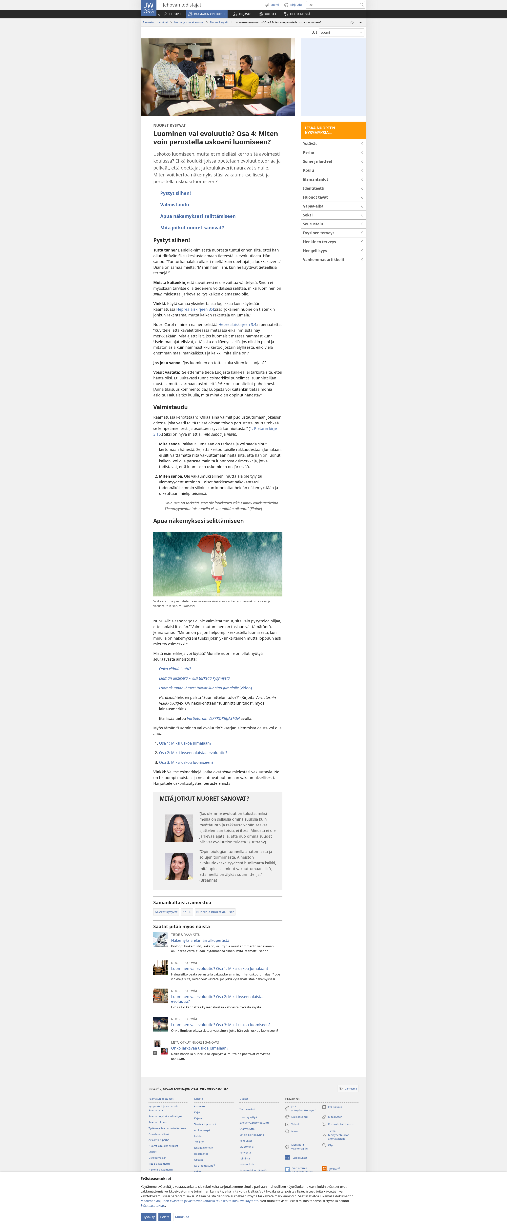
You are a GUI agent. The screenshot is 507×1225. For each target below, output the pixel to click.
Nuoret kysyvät (219, 22)
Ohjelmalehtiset (203, 1148)
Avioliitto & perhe (159, 1140)
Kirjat (197, 1112)
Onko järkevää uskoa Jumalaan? (199, 1048)
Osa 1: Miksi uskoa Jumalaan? (185, 743)
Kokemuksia (246, 1164)
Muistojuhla (246, 1146)
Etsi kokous (332, 1107)
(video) (205, 688)
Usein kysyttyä (248, 1117)
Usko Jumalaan (157, 1157)
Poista (165, 1217)
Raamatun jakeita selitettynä (165, 1116)
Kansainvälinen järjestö (253, 1170)
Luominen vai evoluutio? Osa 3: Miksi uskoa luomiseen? (220, 1024)
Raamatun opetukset (155, 22)
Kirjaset (198, 1118)
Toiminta (244, 1158)
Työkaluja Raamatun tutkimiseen (168, 1128)
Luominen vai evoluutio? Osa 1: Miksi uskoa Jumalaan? (219, 968)
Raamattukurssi (158, 1122)
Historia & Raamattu (161, 1169)
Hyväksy (148, 1217)
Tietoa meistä (247, 1109)
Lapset (152, 1152)
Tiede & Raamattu (159, 1163)
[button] (207, 14)
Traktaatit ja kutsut (205, 1124)
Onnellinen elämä (159, 1134)
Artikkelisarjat (202, 1130)
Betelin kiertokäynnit (251, 1134)
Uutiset (243, 1098)
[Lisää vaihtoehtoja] (360, 22)
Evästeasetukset (153, 1205)
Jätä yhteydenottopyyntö (254, 1123)
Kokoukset (245, 1140)
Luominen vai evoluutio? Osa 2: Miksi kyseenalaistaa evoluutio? (218, 999)
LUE (314, 32)
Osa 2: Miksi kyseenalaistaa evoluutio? (193, 752)
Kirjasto (198, 1098)
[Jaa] (351, 22)
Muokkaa (182, 1217)
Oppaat (198, 1159)
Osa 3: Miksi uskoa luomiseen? (186, 762)
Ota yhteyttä (246, 1129)
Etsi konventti (296, 1117)
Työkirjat (199, 1142)
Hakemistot (201, 1153)
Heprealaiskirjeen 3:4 (195, 309)
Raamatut (200, 1106)
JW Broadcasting (204, 1165)
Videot (198, 1171)
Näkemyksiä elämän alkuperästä (200, 940)
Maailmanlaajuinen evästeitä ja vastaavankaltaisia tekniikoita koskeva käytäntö (200, 1201)
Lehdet (198, 1136)
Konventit (245, 1152)
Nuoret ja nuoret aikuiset (189, 22)
